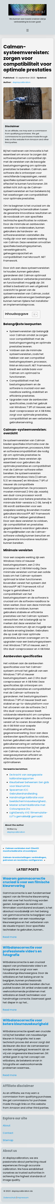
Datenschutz (10, 1197)
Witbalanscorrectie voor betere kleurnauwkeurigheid (25, 1022)
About (6, 1125)
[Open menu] (27, 30)
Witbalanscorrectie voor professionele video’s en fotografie (22, 951)
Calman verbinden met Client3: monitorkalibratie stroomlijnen (21, 849)
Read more (9, 937)
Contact (8, 1133)
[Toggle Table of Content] (33, 314)
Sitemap (8, 1140)
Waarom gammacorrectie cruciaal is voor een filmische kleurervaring (26, 882)
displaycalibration (21, 82)
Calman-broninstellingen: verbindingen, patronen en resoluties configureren (25, 858)
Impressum (23, 1197)
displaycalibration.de (22, 1191)
